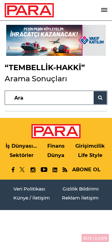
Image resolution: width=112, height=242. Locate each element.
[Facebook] (13, 170)
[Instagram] (32, 170)
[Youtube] (43, 170)
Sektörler (22, 155)
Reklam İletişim (80, 198)
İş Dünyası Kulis (22, 146)
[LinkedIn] (55, 170)
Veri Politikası (29, 189)
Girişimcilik (90, 146)
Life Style (90, 155)
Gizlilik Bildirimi (81, 189)
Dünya (55, 155)
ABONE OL (86, 170)
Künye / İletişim (31, 198)
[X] (22, 170)
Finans (56, 146)
